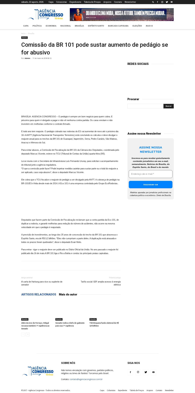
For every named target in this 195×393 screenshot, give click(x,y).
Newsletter (130, 2)
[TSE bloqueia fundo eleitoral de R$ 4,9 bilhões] (105, 310)
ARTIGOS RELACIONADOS (38, 294)
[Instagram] (162, 2)
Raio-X (149, 25)
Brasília (79, 25)
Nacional (65, 25)
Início (23, 33)
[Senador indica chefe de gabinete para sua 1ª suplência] (71, 310)
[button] (153, 2)
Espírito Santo (96, 25)
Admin (27, 58)
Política (37, 25)
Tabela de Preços (92, 2)
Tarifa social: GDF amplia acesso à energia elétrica (101, 283)
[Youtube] (171, 2)
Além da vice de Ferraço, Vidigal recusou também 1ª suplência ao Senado (35, 326)
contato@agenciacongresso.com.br (86, 379)
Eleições (137, 25)
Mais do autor (68, 294)
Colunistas (61, 2)
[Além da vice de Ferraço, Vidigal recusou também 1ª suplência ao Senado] (36, 310)
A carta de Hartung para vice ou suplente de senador (41, 283)
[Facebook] (157, 2)
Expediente (75, 2)
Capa (51, 2)
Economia (51, 25)
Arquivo (107, 2)
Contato (118, 2)
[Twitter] (167, 2)
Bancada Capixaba (118, 25)
